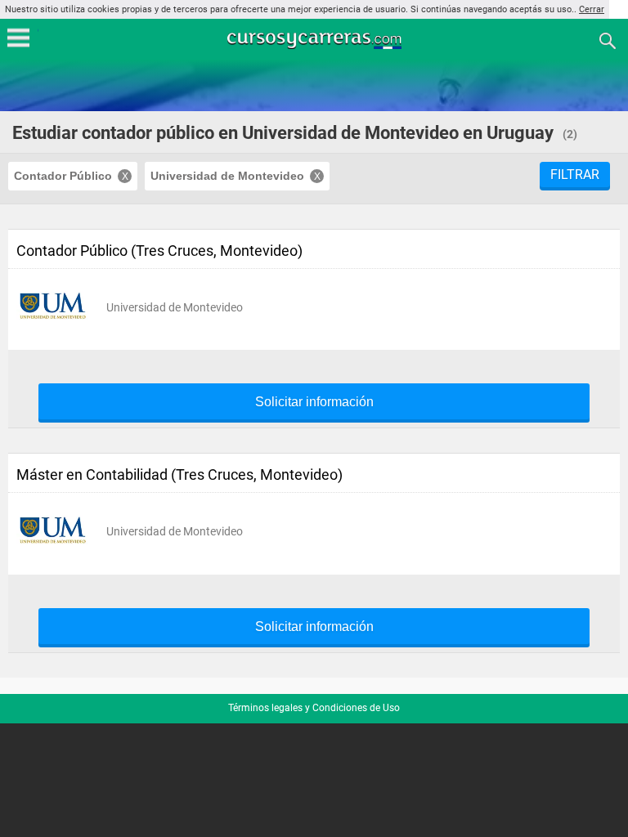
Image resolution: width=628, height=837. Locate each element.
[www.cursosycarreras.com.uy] (315, 39)
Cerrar (591, 9)
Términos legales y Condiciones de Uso (314, 708)
